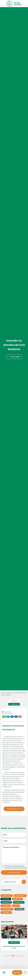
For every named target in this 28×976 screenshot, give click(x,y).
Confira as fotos (13, 809)
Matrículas (17, 972)
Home (3, 693)
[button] (4, 956)
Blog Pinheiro (10, 693)
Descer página (15, 357)
